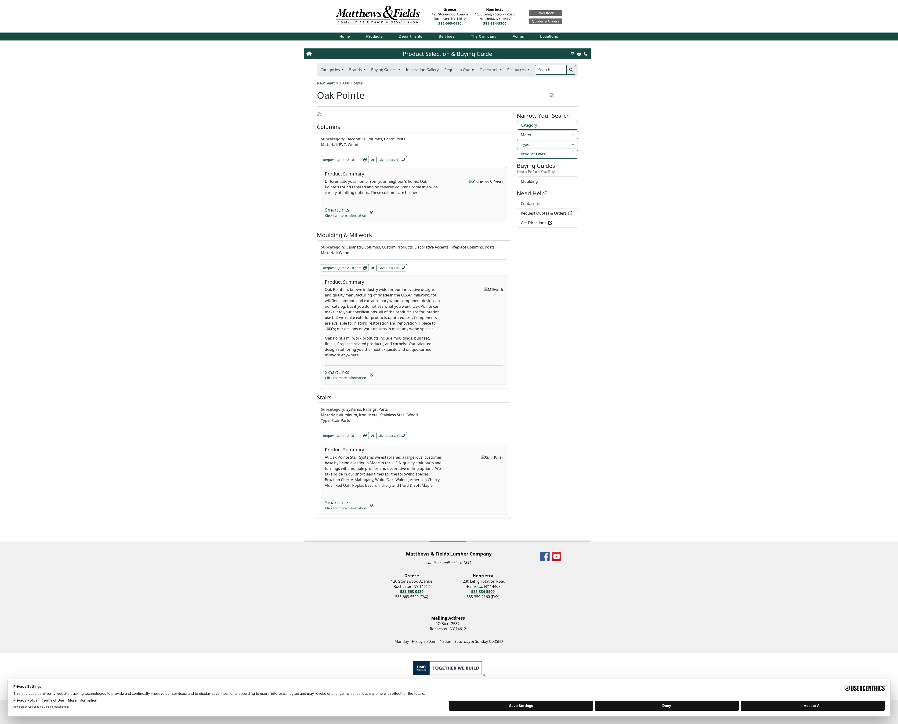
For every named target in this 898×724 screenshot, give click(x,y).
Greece (450, 9)
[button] (374, 36)
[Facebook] (545, 556)
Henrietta (494, 9)
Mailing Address (448, 618)
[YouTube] (556, 556)
